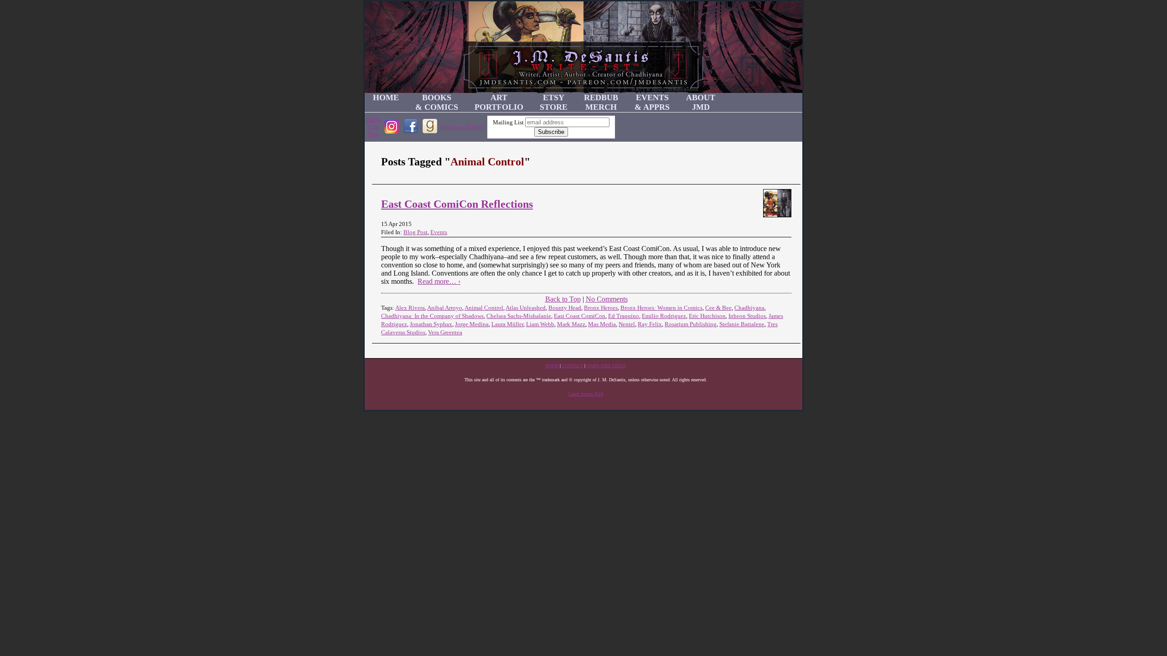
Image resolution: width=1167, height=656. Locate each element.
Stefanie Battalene (741, 324)
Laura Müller (507, 324)
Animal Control (484, 307)
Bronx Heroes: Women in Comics (661, 307)
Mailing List (508, 122)
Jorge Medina (472, 324)
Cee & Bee (718, 307)
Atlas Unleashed (526, 307)
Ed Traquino (623, 316)
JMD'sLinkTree (373, 127)
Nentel (627, 324)
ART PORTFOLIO (499, 102)
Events (438, 232)
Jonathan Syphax (431, 324)
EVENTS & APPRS (652, 102)
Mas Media (602, 324)
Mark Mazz (571, 324)
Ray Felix (650, 324)
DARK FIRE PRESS (606, 365)
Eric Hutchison (707, 316)
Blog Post (415, 232)
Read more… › (439, 281)
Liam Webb (540, 324)
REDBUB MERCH (601, 102)
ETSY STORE (554, 102)
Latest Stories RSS (586, 393)
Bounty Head (564, 307)
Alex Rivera (410, 307)
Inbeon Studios (747, 316)
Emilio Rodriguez (664, 316)
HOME (386, 97)
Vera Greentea (445, 332)
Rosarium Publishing (691, 324)
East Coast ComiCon (579, 316)
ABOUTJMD (700, 102)
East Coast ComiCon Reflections (457, 204)
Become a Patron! (462, 126)
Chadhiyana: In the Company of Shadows (432, 316)
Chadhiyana (749, 307)
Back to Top (563, 299)
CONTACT (572, 365)
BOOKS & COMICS (436, 102)
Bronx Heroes (601, 307)
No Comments (607, 299)
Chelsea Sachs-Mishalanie (518, 316)
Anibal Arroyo (444, 307)
